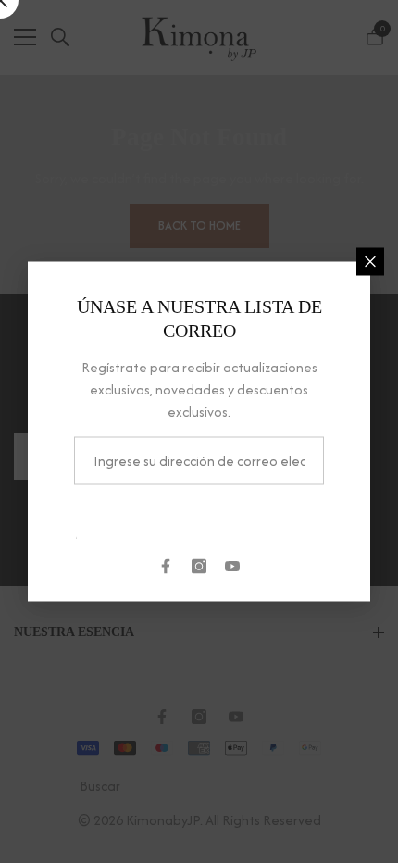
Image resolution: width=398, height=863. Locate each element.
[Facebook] (165, 566)
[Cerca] (370, 262)
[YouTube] (232, 566)
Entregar (199, 517)
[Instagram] (199, 566)
